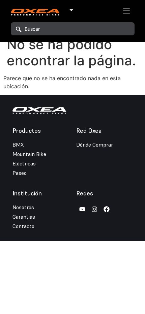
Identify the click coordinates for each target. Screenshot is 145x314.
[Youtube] (82, 209)
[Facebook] (106, 209)
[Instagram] (94, 209)
